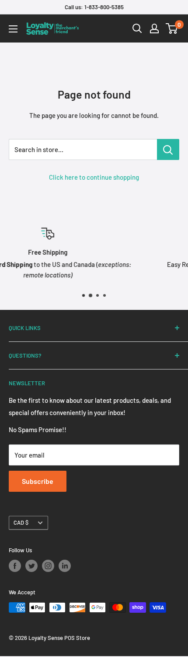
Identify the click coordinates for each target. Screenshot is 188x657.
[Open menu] (13, 28)
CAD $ (21, 522)
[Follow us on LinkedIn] (65, 566)
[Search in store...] (168, 149)
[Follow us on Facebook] (15, 566)
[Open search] (137, 28)
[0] (172, 28)
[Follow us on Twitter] (31, 566)
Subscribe (37, 481)
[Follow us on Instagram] (48, 566)
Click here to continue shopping (94, 177)
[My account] (154, 28)
